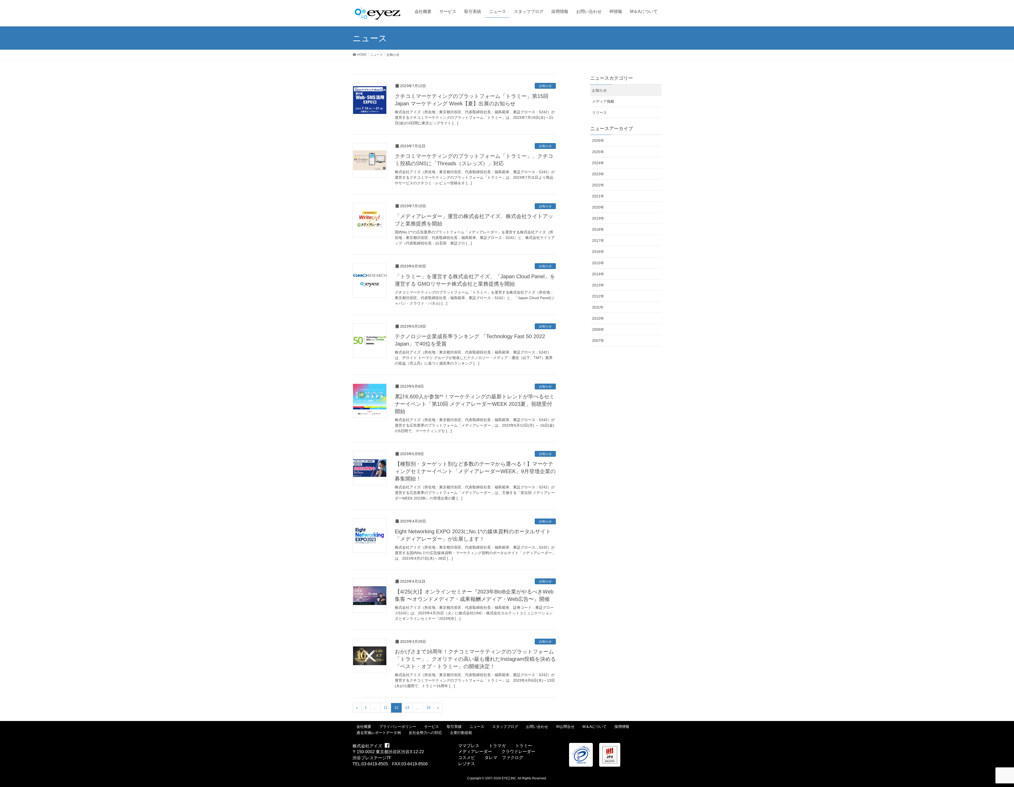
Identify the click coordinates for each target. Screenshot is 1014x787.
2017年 (598, 240)
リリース (599, 112)
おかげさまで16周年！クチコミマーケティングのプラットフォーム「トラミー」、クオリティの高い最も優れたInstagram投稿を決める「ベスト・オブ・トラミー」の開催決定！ (475, 659)
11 (386, 707)
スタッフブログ (505, 726)
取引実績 (454, 726)
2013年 (598, 285)
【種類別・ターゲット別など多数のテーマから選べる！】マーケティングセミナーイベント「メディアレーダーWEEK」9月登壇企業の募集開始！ (475, 471)
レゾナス (466, 763)
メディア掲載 (603, 101)
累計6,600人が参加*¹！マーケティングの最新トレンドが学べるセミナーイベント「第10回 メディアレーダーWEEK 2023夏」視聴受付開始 (475, 404)
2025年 (598, 152)
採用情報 (621, 726)
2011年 (598, 307)
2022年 (598, 185)
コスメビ (466, 757)
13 (407, 707)
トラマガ (497, 745)
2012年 (598, 296)
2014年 (598, 274)
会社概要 (363, 726)
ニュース (477, 726)
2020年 (598, 207)
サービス (431, 726)
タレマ (491, 757)
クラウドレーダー (518, 751)
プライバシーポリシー (397, 726)
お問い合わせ (537, 726)
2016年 (598, 251)
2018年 (598, 229)
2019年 (598, 218)
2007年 (598, 340)
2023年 (598, 174)
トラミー (523, 745)
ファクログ (512, 757)
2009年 (598, 329)
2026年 (598, 140)
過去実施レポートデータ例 (378, 733)
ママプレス (468, 745)
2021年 (598, 196)
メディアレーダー (475, 751)
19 (428, 707)
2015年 (598, 263)
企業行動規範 (461, 733)
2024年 (598, 163)
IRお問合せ (565, 726)
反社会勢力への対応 (425, 733)
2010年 (598, 318)
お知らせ (545, 86)
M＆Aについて (595, 726)
